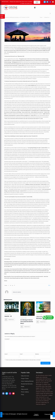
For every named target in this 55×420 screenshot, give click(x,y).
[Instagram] (50, 2)
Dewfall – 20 (8, 316)
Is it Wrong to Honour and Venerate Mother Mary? (26, 321)
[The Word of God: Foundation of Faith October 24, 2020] (54, 414)
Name (6, 354)
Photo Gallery (25, 392)
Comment (7, 339)
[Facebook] (47, 2)
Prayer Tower (25, 378)
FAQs (22, 394)
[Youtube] (53, 2)
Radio (22, 386)
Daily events (24, 389)
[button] (35, 7)
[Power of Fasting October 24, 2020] (1, 414)
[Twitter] (44, 2)
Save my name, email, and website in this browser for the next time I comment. (23, 360)
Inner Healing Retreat (27, 381)
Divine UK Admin (15, 17)
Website (37, 354)
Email (21, 354)
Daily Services (25, 376)
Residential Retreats (27, 384)
